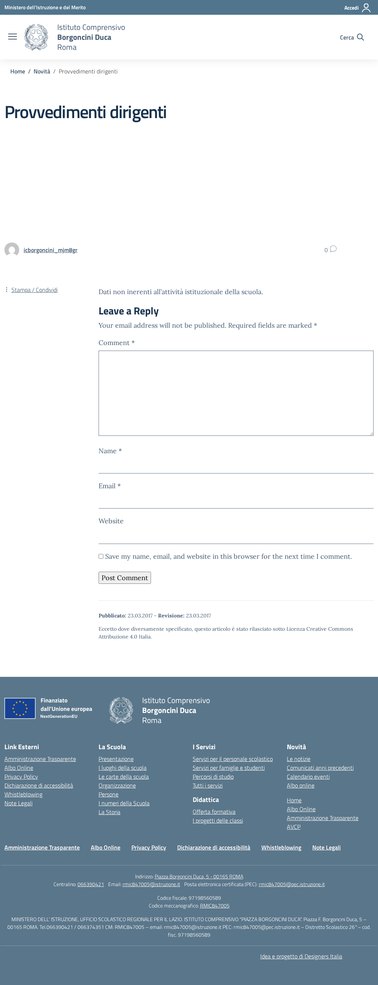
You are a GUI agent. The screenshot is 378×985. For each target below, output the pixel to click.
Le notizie (298, 758)
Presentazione (116, 758)
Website (111, 521)
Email (110, 486)
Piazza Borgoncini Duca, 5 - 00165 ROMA (199, 876)
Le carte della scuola (124, 776)
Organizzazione (117, 785)
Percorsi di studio (213, 776)
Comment (117, 342)
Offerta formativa (214, 811)
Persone (108, 794)
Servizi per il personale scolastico (233, 758)
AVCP (293, 826)
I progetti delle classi (218, 820)
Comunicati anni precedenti (320, 767)
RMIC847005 (215, 905)
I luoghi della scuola (123, 767)
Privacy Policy (21, 776)
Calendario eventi (308, 776)
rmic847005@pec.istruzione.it (292, 884)
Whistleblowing (23, 794)
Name (110, 451)
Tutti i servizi (208, 785)
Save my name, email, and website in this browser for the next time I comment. (228, 556)
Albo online (301, 785)
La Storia (109, 811)
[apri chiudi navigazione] (12, 37)
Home (294, 800)
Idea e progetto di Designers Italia (301, 956)
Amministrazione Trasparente (40, 758)
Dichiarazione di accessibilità (38, 785)
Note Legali (18, 803)
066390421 (91, 884)
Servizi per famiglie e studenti (229, 767)
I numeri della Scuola (124, 803)
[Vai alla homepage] (36, 37)
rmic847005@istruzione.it (151, 884)
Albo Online (18, 767)
